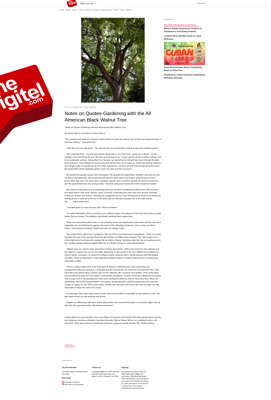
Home (61, 10)
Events (68, 10)
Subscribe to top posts (72, 382)
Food (122, 10)
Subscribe (201, 4)
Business (89, 10)
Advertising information (138, 376)
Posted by (92, 107)
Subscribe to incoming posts (74, 384)
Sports (97, 10)
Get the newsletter (69, 367)
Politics (81, 10)
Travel (116, 10)
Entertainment (106, 10)
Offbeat (128, 10)
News (74, 10)
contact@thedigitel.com (100, 371)
